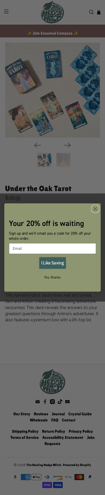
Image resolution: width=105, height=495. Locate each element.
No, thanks (52, 277)
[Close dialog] (95, 208)
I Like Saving (52, 262)
